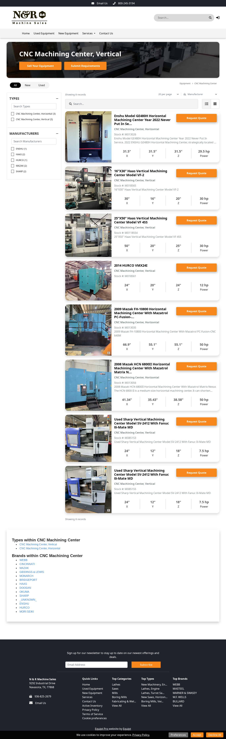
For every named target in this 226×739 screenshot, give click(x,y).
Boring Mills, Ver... (152, 701)
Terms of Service (92, 714)
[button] (217, 17)
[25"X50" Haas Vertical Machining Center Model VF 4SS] (88, 235)
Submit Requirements (85, 66)
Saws (115, 688)
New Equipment (68, 33)
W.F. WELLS (179, 697)
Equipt (127, 729)
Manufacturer (195, 94)
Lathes (116, 684)
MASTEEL (178, 688)
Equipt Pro (102, 729)
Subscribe (146, 665)
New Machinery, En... (154, 684)
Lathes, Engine (150, 688)
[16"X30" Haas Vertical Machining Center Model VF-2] (88, 188)
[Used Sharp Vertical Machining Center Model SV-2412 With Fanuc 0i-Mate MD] (88, 438)
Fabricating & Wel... (124, 701)
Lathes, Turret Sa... (152, 693)
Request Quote (196, 118)
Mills (115, 693)
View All (117, 705)
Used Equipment (44, 33)
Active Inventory (92, 705)
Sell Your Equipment (40, 66)
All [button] (15, 85)
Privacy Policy (90, 710)
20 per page (165, 94)
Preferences (178, 735)
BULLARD (178, 701)
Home (26, 33)
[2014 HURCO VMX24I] (88, 280)
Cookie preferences (94, 718)
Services (87, 33)
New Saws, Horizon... (154, 697)
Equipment (185, 83)
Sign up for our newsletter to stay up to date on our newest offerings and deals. (113, 655)
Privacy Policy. (141, 735)
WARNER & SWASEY (185, 693)
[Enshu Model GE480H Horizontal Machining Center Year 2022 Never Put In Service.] (88, 136)
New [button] (27, 85)
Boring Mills (119, 697)
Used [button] (41, 85)
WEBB (176, 684)
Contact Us (106, 33)
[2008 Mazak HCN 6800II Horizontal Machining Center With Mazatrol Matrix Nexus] (88, 385)
